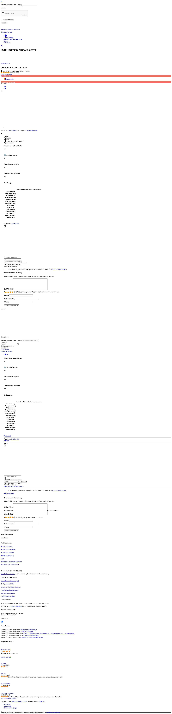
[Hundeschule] (5, 79)
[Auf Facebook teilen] (5, 86)
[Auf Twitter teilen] (5, 88)
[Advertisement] (12, 323)
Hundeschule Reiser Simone (31, 635)
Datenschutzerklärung (54, 712)
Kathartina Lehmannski (7, 693)
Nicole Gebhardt (5, 683)
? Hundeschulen (8, 37)
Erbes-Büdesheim (32, 130)
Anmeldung (4, 348)
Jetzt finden (4, 537)
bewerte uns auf (5, 657)
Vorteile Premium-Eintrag (8, 596)
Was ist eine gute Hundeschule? (10, 564)
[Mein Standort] (87, 259)
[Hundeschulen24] (6, 32)
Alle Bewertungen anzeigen (8, 698)
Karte (7, 440)
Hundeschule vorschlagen (8, 549)
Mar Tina (3, 673)
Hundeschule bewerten (7, 552)
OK (47, 712)
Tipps (5, 41)
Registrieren (4, 29)
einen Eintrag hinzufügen (59, 269)
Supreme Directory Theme (19, 701)
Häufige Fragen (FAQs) (7, 555)
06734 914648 (15, 223)
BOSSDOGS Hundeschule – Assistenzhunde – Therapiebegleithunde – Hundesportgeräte (48, 633)
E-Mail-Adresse (9, 298)
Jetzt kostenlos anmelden (8, 593)
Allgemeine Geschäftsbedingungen (11, 587)
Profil (7, 354)
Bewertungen (10, 493)
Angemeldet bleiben (8, 19)
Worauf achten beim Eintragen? (10, 590)
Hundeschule (10, 79)
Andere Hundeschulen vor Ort (14, 486)
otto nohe (3, 663)
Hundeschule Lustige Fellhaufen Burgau (31, 637)
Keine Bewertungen (6, 74)
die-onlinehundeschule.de (8, 574)
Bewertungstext (8, 289)
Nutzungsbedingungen (10, 708)
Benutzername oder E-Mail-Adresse (11, 4)
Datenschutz (7, 706)
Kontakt (8, 436)
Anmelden (7, 42)
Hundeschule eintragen (26, 631)
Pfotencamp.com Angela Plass (28, 629)
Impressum (7, 704)
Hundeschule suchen (6, 546)
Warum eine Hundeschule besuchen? (11, 561)
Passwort (3, 8)
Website (6, 302)
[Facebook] (86, 622)
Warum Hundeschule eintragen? (10, 581)
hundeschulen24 (5, 63)
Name (6, 295)
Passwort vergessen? (14, 29)
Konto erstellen (5, 349)
